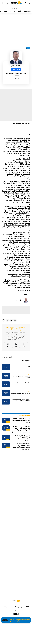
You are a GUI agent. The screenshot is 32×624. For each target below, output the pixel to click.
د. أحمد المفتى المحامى (26, 449)
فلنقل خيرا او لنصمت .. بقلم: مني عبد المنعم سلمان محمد (21, 419)
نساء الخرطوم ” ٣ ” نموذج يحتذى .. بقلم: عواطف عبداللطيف (21, 377)
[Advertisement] (16, 29)
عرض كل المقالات (15, 69)
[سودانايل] (16, 3)
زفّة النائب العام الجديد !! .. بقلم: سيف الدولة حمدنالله (20, 393)
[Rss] (14, 614)
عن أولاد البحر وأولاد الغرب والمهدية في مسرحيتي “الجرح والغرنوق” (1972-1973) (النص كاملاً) (21, 400)
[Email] (11, 320)
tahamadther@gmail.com (21, 123)
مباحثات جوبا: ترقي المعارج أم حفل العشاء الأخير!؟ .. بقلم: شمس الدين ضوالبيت (21, 428)
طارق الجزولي (19, 300)
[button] (5, 620)
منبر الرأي (28, 48)
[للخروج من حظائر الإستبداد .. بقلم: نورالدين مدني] (6, 437)
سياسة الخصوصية (25, 621)
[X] (16, 345)
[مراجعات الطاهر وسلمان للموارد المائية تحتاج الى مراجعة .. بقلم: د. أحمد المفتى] (6, 445)
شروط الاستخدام (14, 621)
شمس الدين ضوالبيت (26, 432)
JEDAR (13, 610)
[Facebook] (24, 345)
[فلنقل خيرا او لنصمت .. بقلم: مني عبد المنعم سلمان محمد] (6, 420)
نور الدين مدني (27, 440)
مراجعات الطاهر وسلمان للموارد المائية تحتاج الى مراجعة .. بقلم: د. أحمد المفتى (21, 445)
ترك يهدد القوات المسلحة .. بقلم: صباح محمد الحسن (21, 382)
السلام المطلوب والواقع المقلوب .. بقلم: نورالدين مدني (21, 365)
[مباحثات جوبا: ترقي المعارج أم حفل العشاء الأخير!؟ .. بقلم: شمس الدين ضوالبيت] (6, 428)
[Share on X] (15, 320)
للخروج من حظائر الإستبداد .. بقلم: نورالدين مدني (22, 437)
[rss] (8, 345)
